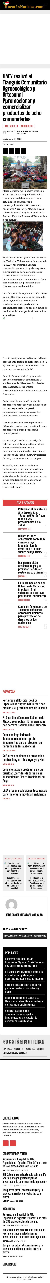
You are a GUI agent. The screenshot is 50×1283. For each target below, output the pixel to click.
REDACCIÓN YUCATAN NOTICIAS (27, 132)
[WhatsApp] (23, 151)
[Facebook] (5, 151)
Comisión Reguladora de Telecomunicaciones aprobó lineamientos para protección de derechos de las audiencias (32, 614)
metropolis (24, 529)
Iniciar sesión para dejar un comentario (25, 936)
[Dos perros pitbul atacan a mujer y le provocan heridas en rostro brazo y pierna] (9, 567)
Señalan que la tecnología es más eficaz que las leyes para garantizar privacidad (13, 883)
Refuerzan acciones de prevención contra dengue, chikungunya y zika (23, 758)
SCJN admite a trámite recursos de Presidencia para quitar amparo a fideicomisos (36, 883)
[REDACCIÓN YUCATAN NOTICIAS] (5, 132)
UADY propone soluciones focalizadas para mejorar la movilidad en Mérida (25, 792)
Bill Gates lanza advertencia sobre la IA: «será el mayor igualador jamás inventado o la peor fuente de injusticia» (32, 544)
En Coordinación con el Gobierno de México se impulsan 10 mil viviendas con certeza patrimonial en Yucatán (32, 589)
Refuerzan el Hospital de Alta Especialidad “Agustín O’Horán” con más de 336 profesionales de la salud (32, 517)
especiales (24, 556)
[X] (11, 151)
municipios (24, 600)
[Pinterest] (17, 151)
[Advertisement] (25, 39)
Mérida (22, 576)
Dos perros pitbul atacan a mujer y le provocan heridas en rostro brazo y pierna (30, 567)
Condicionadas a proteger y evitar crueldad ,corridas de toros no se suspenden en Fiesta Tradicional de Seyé (24, 775)
